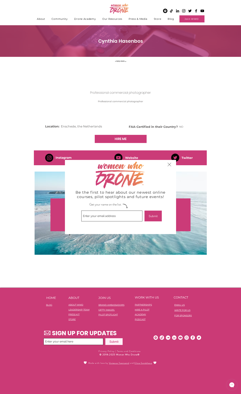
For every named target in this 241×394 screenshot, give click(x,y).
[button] (169, 164)
